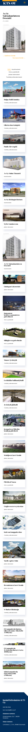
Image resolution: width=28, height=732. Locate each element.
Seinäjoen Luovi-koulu (12, 455)
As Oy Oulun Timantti (12, 173)
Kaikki (9, 69)
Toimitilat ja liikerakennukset (14, 77)
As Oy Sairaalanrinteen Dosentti (13, 265)
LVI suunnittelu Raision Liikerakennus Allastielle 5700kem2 (13, 631)
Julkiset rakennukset (14, 74)
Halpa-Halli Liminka (11, 99)
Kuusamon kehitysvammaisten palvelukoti (11, 315)
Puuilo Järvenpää (10, 146)
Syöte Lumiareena (11, 224)
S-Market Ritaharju (11, 609)
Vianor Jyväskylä (10, 360)
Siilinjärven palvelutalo (13, 340)
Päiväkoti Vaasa (10, 482)
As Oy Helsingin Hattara (13, 199)
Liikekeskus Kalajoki (12, 125)
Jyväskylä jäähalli (11, 405)
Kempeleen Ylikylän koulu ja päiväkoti (11, 430)
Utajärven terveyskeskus (13, 506)
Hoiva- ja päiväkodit (14, 72)
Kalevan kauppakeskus (13, 532)
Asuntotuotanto (16, 69)
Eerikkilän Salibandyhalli (13, 380)
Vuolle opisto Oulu (11, 561)
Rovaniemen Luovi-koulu (13, 585)
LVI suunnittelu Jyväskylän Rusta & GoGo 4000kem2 (13, 650)
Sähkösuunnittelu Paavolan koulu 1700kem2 (11, 673)
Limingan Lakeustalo (12, 286)
